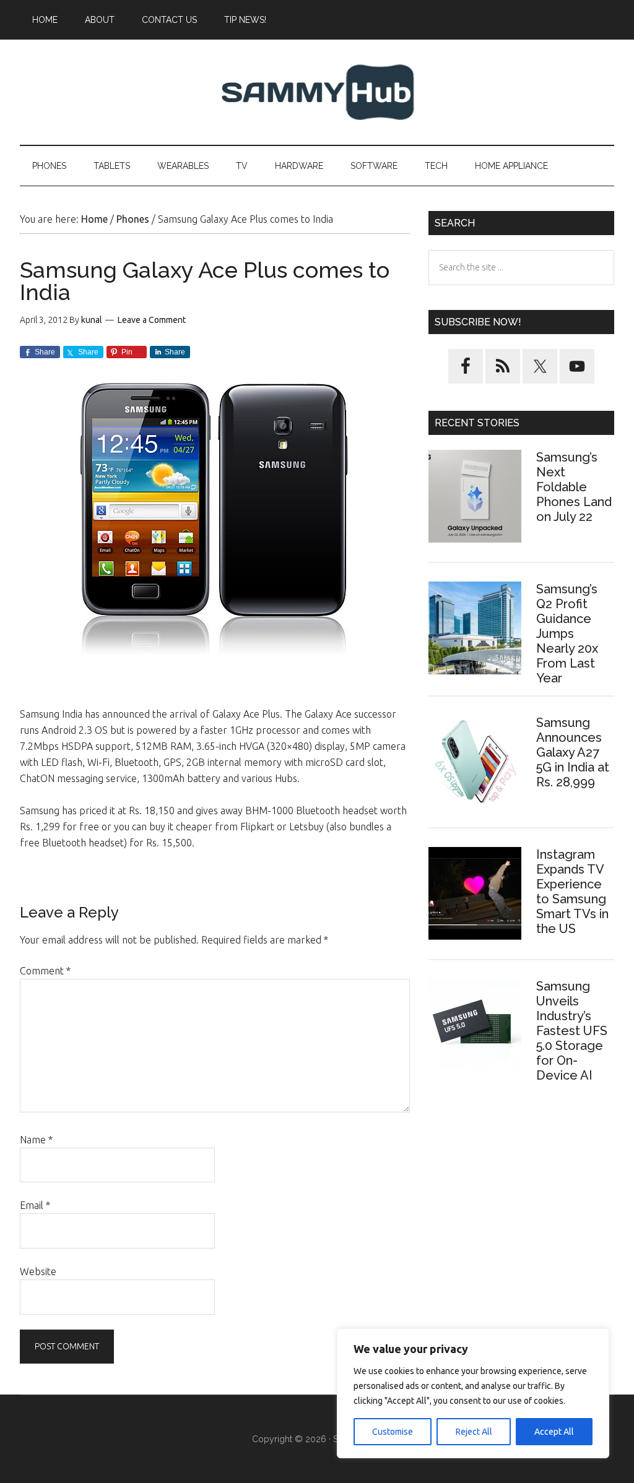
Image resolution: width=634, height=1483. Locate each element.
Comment (45, 970)
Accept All (554, 1432)
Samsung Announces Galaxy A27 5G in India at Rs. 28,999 (572, 752)
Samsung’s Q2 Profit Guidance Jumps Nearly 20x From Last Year (567, 634)
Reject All (474, 1432)
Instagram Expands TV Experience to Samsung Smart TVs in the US (572, 891)
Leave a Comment (152, 320)
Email (35, 1205)
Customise (392, 1432)
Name (36, 1139)
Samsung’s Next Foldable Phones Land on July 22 (574, 487)
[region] (473, 1393)
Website (38, 1271)
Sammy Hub (317, 92)
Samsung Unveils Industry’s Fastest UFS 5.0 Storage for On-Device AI (571, 1031)
